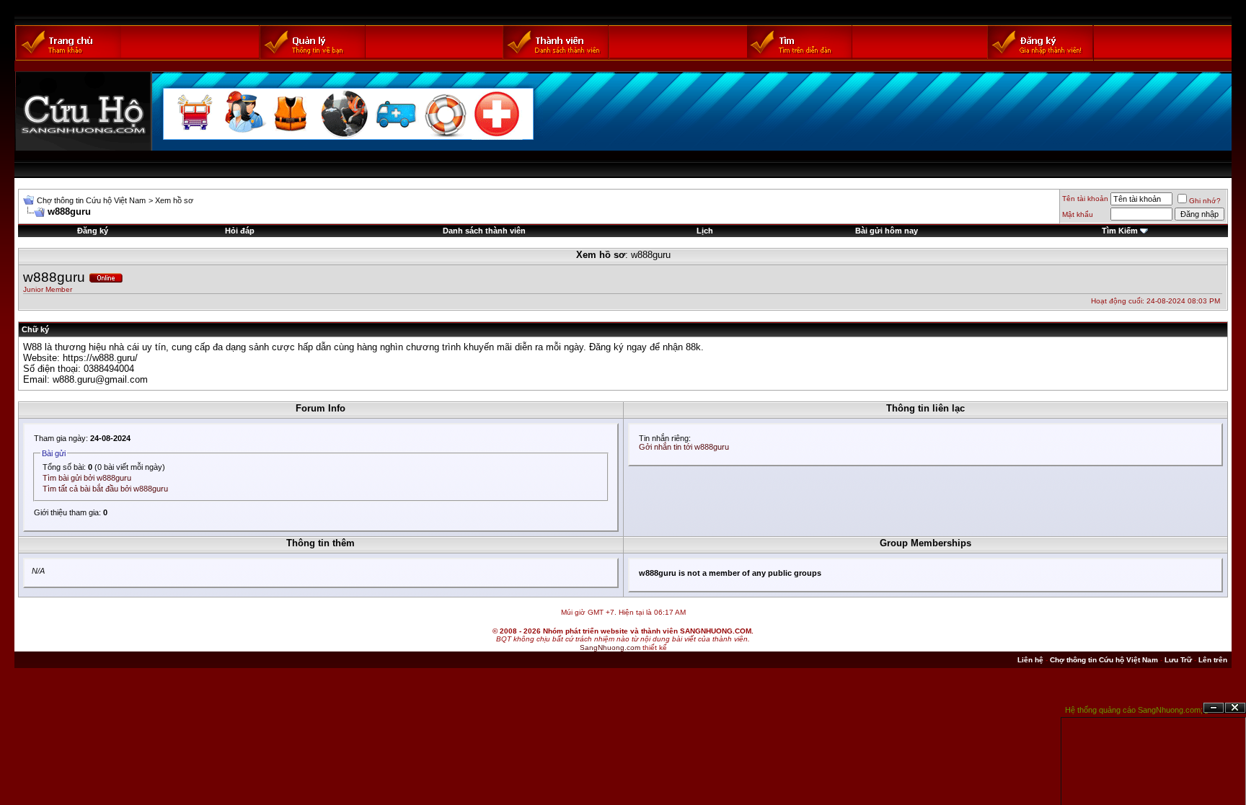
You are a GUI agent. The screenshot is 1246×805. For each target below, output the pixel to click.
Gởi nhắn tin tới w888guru (684, 446)
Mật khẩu (1077, 214)
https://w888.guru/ (100, 357)
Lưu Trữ (1178, 660)
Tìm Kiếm (1120, 230)
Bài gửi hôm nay (886, 230)
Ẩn (1213, 708)
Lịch (705, 230)
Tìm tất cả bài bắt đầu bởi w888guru (105, 488)
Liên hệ (1030, 660)
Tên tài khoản (1085, 199)
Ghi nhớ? (1205, 201)
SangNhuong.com (610, 647)
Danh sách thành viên (484, 230)
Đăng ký (92, 230)
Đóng (1235, 708)
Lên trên (1212, 660)
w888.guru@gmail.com (100, 379)
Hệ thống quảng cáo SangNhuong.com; (1134, 710)
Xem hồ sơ (174, 200)
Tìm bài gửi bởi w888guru (87, 477)
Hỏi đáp (240, 230)
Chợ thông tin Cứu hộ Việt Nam (91, 200)
